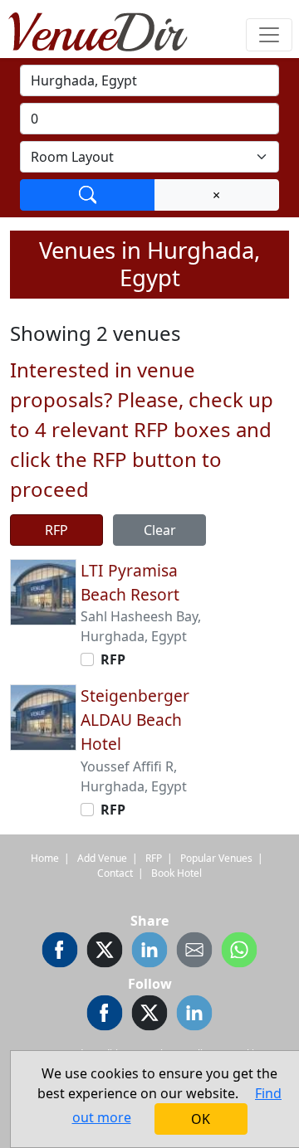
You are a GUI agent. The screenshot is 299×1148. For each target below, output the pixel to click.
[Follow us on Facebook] (104, 1015)
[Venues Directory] (106, 29)
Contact (115, 873)
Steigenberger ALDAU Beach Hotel (135, 719)
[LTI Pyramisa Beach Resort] (43, 590)
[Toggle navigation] (269, 34)
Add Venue (102, 858)
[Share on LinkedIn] (149, 952)
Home (45, 858)
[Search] (87, 195)
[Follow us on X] (149, 1015)
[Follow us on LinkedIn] (194, 1015)
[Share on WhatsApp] (239, 952)
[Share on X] (104, 952)
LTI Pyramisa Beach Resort (130, 582)
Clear (160, 530)
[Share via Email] (194, 952)
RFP (56, 530)
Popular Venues (216, 858)
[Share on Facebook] (60, 952)
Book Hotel (176, 873)
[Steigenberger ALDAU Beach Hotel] (43, 717)
